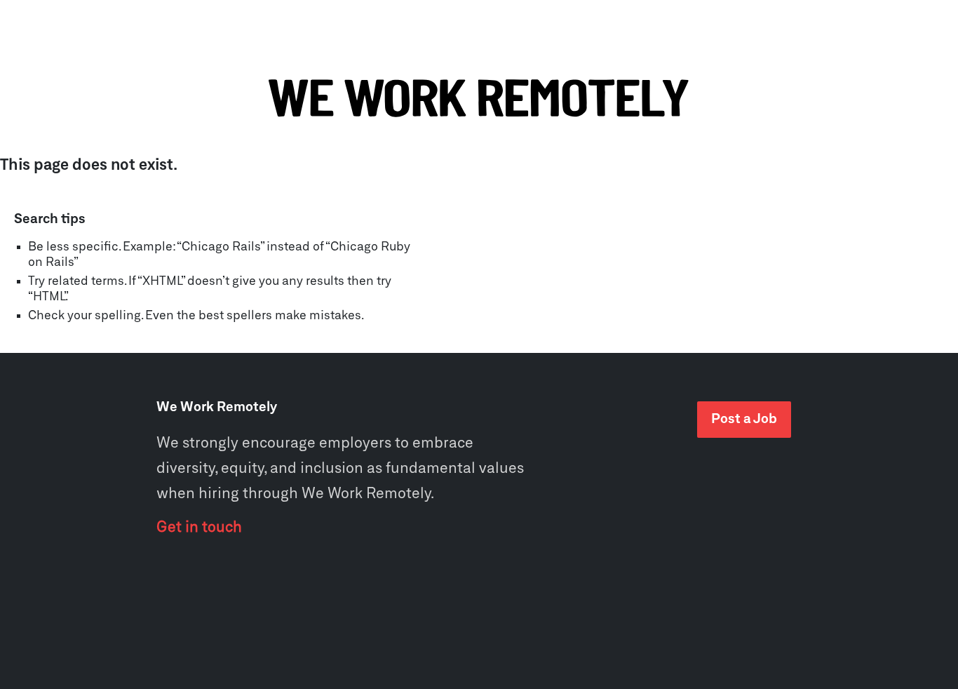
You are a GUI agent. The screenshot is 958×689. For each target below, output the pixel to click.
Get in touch (199, 527)
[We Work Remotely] (479, 99)
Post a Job (744, 419)
